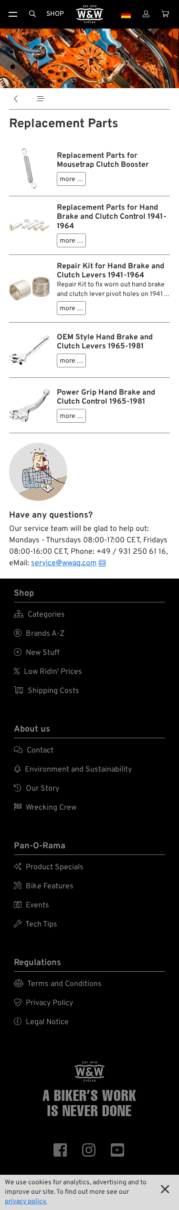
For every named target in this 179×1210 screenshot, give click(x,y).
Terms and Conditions (58, 984)
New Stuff (37, 653)
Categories (39, 615)
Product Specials (49, 867)
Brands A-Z (39, 634)
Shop (55, 14)
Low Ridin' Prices (48, 672)
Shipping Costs (46, 691)
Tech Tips (35, 924)
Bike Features (44, 886)
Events (31, 905)
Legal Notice (41, 1022)
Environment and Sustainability (73, 769)
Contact (33, 750)
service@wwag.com (64, 563)
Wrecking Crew (45, 808)
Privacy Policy (43, 1003)
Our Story (36, 788)
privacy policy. (26, 1202)
